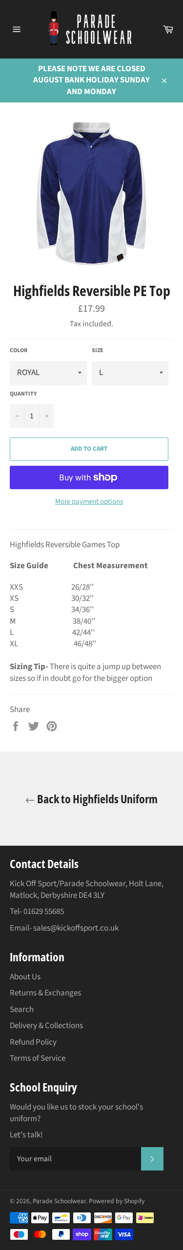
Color (18, 351)
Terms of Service (37, 1058)
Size (97, 351)
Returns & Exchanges (45, 993)
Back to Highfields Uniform (96, 799)
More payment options (89, 502)
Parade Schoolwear (59, 1201)
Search (22, 1009)
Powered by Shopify (116, 1201)
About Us (25, 977)
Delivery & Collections (46, 1026)
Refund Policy (33, 1042)
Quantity (23, 394)
